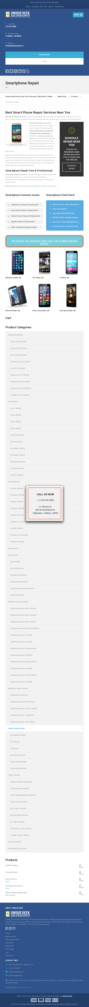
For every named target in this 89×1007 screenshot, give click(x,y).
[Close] (63, 486)
